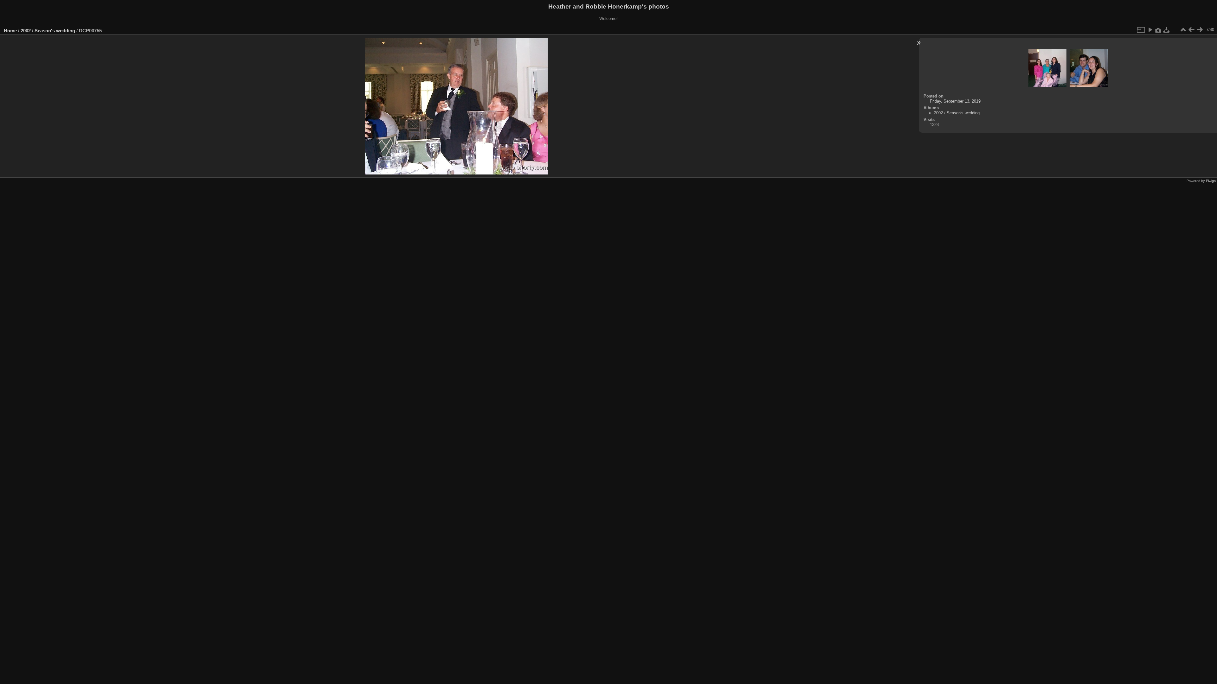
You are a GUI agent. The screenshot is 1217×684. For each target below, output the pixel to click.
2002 (26, 30)
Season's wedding (55, 30)
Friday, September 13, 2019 (955, 101)
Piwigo (1211, 181)
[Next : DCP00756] (1199, 30)
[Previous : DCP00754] (1191, 30)
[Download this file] (1166, 30)
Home (10, 30)
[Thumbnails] (1183, 30)
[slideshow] (1150, 30)
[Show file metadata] (1158, 30)
